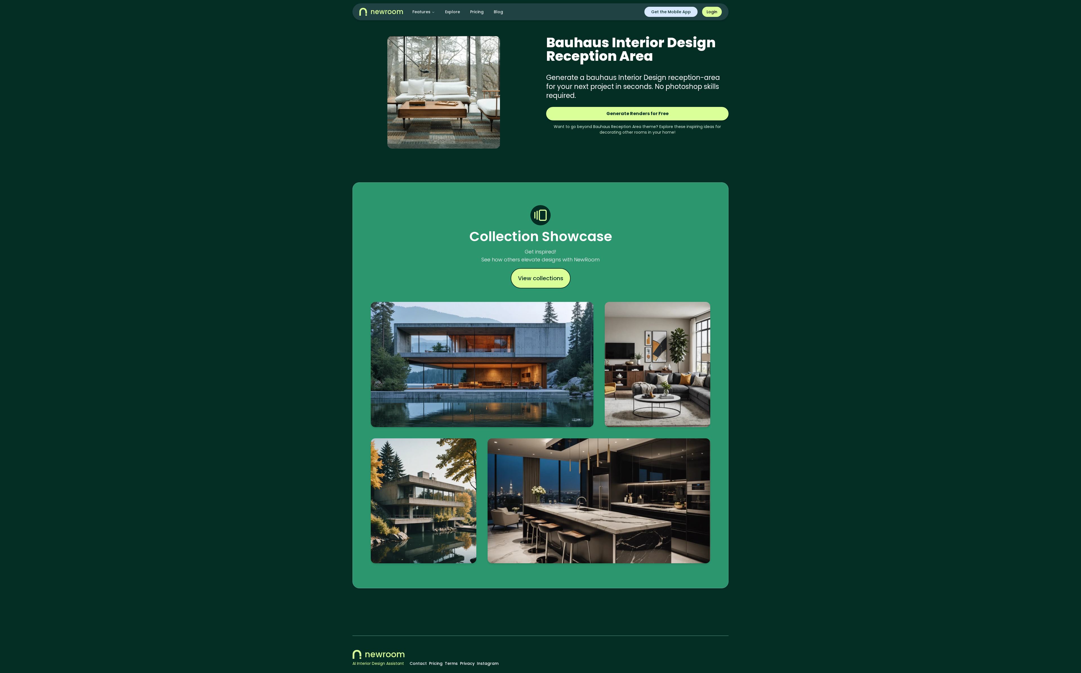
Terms (451, 663)
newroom (385, 654)
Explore (452, 12)
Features (421, 12)
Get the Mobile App (671, 12)
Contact (418, 663)
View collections (540, 278)
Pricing (477, 12)
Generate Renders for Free (637, 113)
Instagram (488, 663)
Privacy (467, 663)
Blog (498, 12)
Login (712, 12)
